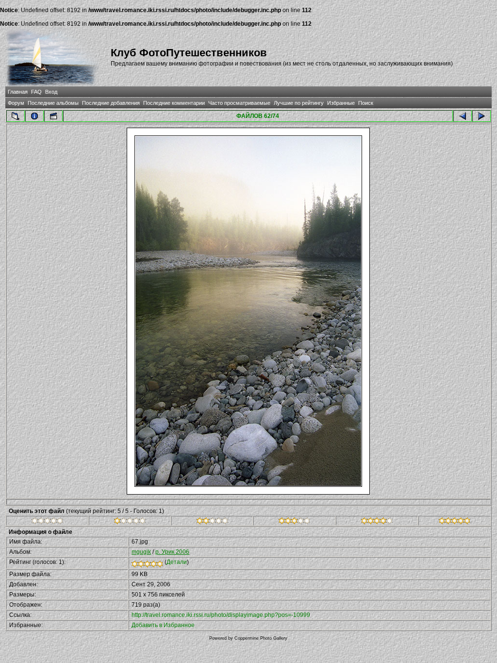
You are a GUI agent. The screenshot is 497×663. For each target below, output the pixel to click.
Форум (16, 103)
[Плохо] (130, 522)
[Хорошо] (294, 522)
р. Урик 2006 (172, 551)
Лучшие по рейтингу (299, 103)
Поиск (365, 103)
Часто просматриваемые (239, 103)
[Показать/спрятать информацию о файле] (34, 116)
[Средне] (212, 522)
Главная (18, 92)
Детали (176, 562)
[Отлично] (377, 522)
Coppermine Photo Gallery (260, 638)
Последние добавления (111, 103)
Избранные (341, 103)
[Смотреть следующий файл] (481, 116)
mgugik (141, 551)
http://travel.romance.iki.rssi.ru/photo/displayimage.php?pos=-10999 (221, 615)
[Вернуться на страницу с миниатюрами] (15, 116)
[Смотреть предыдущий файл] (462, 116)
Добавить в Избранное (163, 625)
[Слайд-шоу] (53, 116)
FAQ (36, 92)
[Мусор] (47, 522)
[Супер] (454, 522)
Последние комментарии (174, 103)
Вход (51, 92)
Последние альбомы (53, 103)
